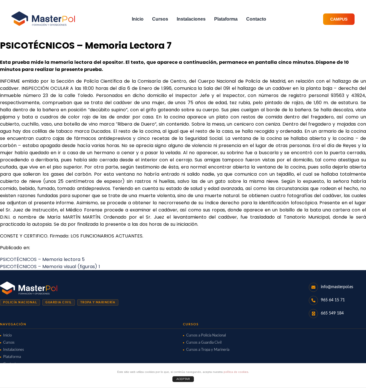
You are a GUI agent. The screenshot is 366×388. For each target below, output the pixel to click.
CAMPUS (338, 19)
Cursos (160, 19)
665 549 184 (332, 313)
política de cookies (236, 371)
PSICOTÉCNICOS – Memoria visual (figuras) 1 (50, 266)
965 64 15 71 (333, 300)
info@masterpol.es (337, 287)
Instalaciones (191, 19)
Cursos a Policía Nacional (206, 335)
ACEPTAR (183, 379)
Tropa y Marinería (98, 302)
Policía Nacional (20, 302)
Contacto (256, 19)
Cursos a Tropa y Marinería (207, 350)
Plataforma (226, 19)
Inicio (138, 19)
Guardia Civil (58, 302)
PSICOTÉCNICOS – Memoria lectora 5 (42, 259)
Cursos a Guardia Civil (204, 343)
